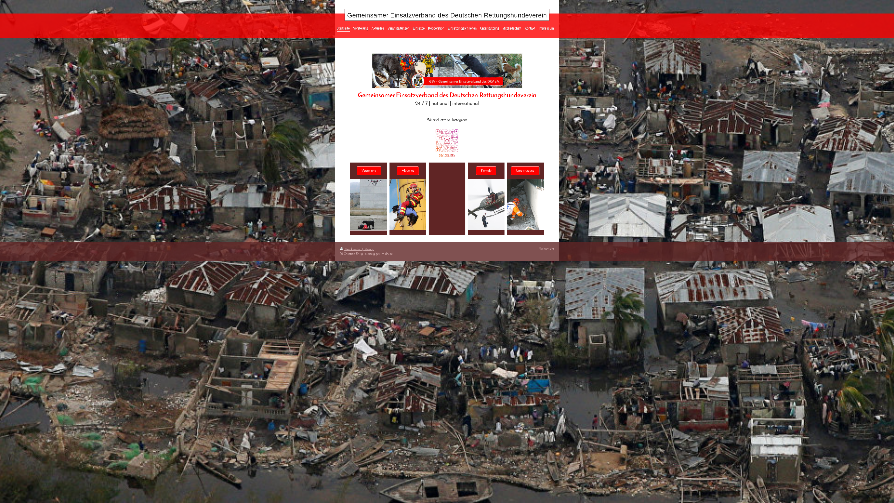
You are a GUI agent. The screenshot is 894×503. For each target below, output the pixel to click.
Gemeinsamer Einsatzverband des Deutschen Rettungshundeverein (447, 15)
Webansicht (546, 249)
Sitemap (368, 249)
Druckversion (353, 249)
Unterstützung (525, 171)
